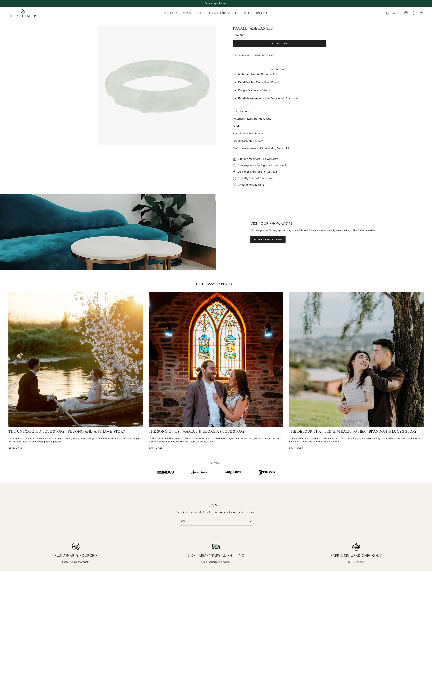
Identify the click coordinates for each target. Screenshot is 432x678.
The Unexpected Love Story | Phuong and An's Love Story (66, 431)
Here (261, 185)
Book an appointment (216, 3)
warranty (272, 159)
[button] (201, 13)
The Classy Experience (216, 284)
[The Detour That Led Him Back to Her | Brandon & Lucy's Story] (356, 359)
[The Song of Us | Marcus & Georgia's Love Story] (216, 359)
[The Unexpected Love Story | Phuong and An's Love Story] (75, 359)
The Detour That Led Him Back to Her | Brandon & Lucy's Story (353, 431)
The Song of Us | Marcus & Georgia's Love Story (197, 431)
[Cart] (421, 13)
